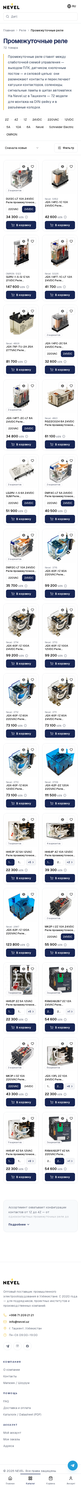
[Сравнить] (23, 166)
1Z (25, 119)
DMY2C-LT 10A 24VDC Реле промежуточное (20, 569)
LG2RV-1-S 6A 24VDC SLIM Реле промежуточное (20, 494)
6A (28, 127)
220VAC (53, 119)
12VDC (69, 119)
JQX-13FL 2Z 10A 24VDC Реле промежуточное (56, 1077)
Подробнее (17, 1224)
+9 (29, 1161)
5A (8, 127)
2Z (7, 119)
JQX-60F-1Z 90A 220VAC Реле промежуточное (56, 572)
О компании (11, 1370)
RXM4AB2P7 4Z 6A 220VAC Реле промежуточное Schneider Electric (57, 1152)
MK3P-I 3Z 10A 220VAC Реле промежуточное (16, 1077)
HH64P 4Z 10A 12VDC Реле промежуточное (59, 853)
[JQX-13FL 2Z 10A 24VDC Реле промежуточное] (59, 1054)
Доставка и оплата (17, 1408)
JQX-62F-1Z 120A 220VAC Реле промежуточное (17, 931)
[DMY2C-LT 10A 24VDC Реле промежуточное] (21, 546)
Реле (22, 30)
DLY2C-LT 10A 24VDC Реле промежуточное (20, 200)
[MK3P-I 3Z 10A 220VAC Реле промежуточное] (21, 1054)
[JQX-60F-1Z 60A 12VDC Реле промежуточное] (21, 761)
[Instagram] (17, 1346)
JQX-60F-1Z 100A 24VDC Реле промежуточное (17, 647)
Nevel (40, 127)
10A (18, 127)
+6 (68, 1086)
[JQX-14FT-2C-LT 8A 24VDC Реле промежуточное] (21, 397)
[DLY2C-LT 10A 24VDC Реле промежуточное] (21, 177)
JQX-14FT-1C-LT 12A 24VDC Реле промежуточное (58, 278)
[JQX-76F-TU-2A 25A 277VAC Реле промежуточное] (21, 322)
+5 (29, 862)
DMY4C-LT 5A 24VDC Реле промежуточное (59, 494)
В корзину (23, 225)
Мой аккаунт (12, 1433)
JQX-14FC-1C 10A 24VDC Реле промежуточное (56, 204)
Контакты (10, 1376)
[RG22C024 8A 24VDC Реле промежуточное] (59, 397)
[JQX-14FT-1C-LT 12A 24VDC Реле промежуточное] (59, 252)
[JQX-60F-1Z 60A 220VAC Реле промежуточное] (21, 690)
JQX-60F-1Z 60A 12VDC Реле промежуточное (17, 787)
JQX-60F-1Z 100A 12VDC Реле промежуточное (56, 647)
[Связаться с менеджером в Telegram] (73, 1465)
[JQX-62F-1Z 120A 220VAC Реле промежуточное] (21, 905)
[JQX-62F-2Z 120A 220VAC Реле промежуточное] (59, 761)
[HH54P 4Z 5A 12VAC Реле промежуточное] (21, 1129)
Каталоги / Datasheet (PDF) (22, 1414)
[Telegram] (7, 1346)
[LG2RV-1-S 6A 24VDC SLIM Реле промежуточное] (21, 471)
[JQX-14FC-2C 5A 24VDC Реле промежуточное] (59, 322)
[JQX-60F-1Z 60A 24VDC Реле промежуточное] (59, 690)
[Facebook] (27, 1346)
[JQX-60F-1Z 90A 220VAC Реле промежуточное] (59, 546)
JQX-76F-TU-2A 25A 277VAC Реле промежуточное (19, 348)
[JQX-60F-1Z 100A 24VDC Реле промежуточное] (21, 621)
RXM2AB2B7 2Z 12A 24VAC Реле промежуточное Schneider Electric (58, 1003)
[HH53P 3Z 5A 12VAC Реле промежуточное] (21, 830)
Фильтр (68, 148)
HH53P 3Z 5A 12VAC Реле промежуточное (20, 853)
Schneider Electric (61, 127)
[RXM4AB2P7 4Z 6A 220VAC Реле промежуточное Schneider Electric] (59, 1129)
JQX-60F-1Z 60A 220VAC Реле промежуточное (17, 717)
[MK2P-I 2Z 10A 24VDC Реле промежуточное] (59, 905)
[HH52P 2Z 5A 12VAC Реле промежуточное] (21, 980)
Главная (9, 30)
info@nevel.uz (19, 1322)
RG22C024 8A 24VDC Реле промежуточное (59, 423)
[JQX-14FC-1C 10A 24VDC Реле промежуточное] (59, 177)
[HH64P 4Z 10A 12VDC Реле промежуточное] (59, 830)
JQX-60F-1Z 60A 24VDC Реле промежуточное (56, 717)
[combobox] (40, 16)
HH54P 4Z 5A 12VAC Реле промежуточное (20, 1152)
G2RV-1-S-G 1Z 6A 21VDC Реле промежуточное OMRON (18, 278)
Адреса (8, 1446)
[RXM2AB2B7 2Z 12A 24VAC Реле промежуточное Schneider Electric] (59, 980)
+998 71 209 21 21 (21, 1315)
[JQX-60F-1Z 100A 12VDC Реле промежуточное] (59, 621)
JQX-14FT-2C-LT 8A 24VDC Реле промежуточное (19, 420)
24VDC (37, 119)
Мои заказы (11, 1439)
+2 (68, 862)
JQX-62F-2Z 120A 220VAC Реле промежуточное (57, 787)
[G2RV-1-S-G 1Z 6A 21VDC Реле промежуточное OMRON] (21, 252)
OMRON (11, 134)
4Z (16, 119)
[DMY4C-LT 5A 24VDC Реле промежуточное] (59, 471)
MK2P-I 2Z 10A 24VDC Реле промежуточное (59, 928)
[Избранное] (32, 166)
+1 (69, 1011)
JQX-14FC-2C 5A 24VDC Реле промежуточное (56, 345)
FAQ (6, 1401)
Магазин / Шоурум (16, 1383)
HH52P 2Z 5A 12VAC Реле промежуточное (20, 1003)
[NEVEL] (11, 6)
